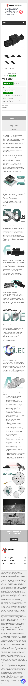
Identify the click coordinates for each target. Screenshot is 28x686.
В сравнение (21, 84)
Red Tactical (17, 583)
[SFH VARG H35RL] (14, 40)
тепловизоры (18, 632)
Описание (14, 118)
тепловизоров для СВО (20, 648)
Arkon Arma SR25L (9, 609)
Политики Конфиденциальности (13, 97)
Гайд (5, 643)
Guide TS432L (17, 651)
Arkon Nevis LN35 (13, 613)
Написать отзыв (7, 109)
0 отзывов (4, 107)
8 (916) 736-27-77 (11, 13)
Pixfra (2, 586)
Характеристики (14, 122)
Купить (8, 93)
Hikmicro (3, 587)
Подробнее (14, 539)
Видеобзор (14, 126)
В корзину (8, 83)
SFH (11, 72)
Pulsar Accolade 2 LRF (16, 602)
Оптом (14, 129)
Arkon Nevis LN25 (22, 613)
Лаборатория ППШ (15, 652)
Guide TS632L (9, 651)
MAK (14, 586)
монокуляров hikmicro (20, 660)
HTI (4, 583)
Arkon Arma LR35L (18, 609)
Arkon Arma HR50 (14, 607)
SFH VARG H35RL (21, 27)
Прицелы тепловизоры (10, 27)
